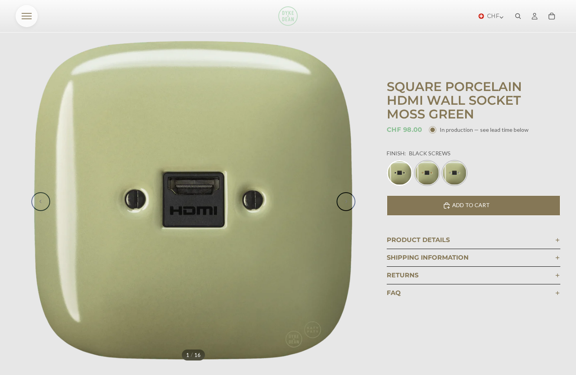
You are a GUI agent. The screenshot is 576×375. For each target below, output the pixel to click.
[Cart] (551, 16)
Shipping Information (428, 257)
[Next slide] (346, 201)
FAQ (394, 293)
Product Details (418, 240)
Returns (402, 275)
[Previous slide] (40, 201)
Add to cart (471, 205)
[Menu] (27, 16)
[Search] (518, 16)
